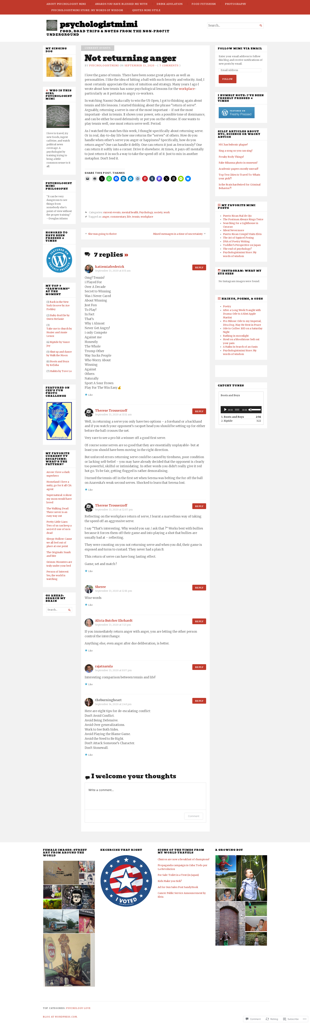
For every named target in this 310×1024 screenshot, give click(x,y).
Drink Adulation (170, 4)
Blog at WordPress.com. (60, 1017)
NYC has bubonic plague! (233, 144)
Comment (193, 816)
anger (105, 216)
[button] (61, 872)
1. (232, 416)
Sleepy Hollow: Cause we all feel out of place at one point (59, 542)
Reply (199, 267)
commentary (118, 216)
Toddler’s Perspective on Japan (242, 245)
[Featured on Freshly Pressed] (59, 271)
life (129, 216)
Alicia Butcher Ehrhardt (114, 621)
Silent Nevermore (233, 230)
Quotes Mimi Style (146, 10)
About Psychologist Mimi (66, 4)
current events (98, 48)
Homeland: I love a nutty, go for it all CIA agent (58, 485)
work (167, 212)
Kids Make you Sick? (170, 881)
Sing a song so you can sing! (235, 150)
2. (226, 420)
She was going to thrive (102, 234)
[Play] (225, 409)
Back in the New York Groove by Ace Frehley (58, 305)
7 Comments (169, 65)
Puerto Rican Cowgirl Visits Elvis (242, 234)
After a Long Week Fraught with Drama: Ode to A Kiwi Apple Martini (242, 314)
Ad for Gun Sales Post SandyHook (178, 887)
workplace (186, 89)
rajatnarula (104, 666)
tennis (136, 216)
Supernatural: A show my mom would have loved (59, 499)
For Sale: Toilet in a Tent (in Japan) (178, 875)
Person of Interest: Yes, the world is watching (57, 575)
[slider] (256, 409)
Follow (227, 79)
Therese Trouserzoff (111, 411)
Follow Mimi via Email (240, 48)
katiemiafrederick (109, 267)
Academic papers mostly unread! (238, 168)
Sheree (100, 587)
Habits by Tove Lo (61, 371)
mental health (130, 212)
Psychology (146, 212)
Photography (235, 4)
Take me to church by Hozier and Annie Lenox (59, 332)
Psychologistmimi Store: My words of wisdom (87, 10)
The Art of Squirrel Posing (238, 237)
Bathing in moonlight (236, 335)
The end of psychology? (237, 248)
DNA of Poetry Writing (236, 241)
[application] (241, 409)
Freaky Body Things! (231, 156)
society (158, 212)
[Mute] (250, 409)
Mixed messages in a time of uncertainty (178, 234)
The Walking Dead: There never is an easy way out (57, 512)
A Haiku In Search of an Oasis (240, 346)
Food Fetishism (204, 4)
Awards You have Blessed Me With (121, 4)
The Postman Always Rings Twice (243, 219)
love (87, 1008)
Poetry (227, 306)
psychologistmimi (99, 24)
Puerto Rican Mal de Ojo (237, 215)
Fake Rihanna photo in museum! (238, 162)
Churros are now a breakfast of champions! (183, 859)
